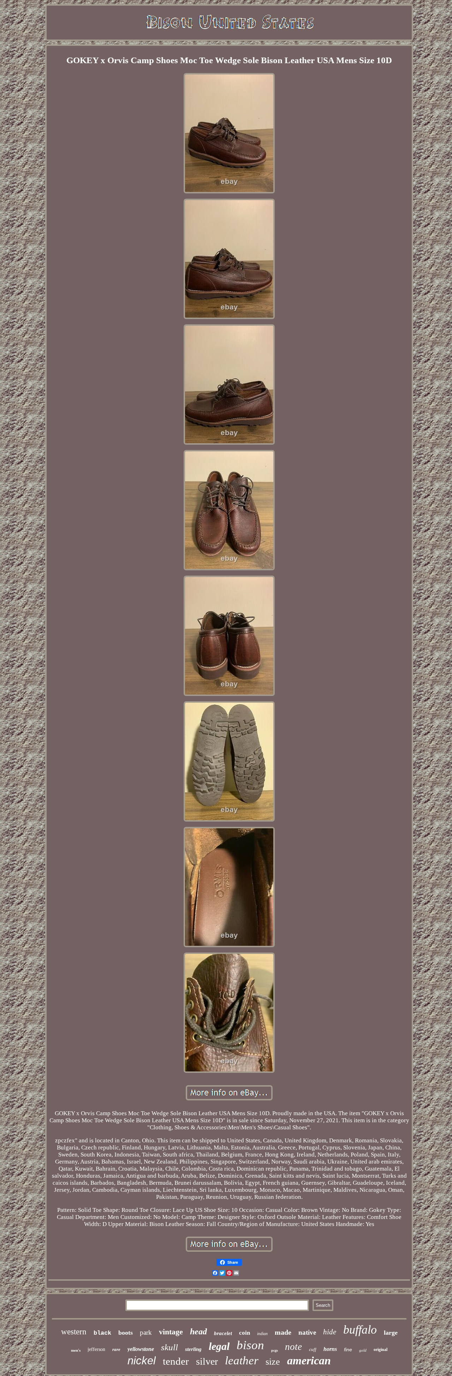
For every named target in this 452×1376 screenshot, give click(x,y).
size (273, 1362)
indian (262, 1333)
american (309, 1360)
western (74, 1331)
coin (244, 1332)
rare (116, 1349)
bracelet (223, 1333)
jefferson (96, 1349)
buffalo (360, 1329)
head (198, 1331)
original (380, 1349)
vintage (171, 1331)
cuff (312, 1349)
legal (219, 1346)
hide (329, 1332)
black (102, 1333)
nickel (141, 1360)
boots (125, 1332)
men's (76, 1350)
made (283, 1332)
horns (330, 1349)
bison (250, 1345)
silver (207, 1361)
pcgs (274, 1350)
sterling (193, 1349)
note (293, 1346)
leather (241, 1360)
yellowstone (140, 1349)
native (307, 1332)
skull (169, 1347)
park (146, 1332)
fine (348, 1349)
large (391, 1332)
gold (363, 1350)
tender (176, 1361)
